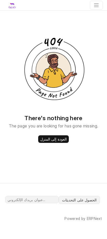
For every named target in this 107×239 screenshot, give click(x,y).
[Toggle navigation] (96, 5)
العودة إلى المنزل (53, 139)
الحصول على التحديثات (79, 200)
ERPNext (94, 218)
